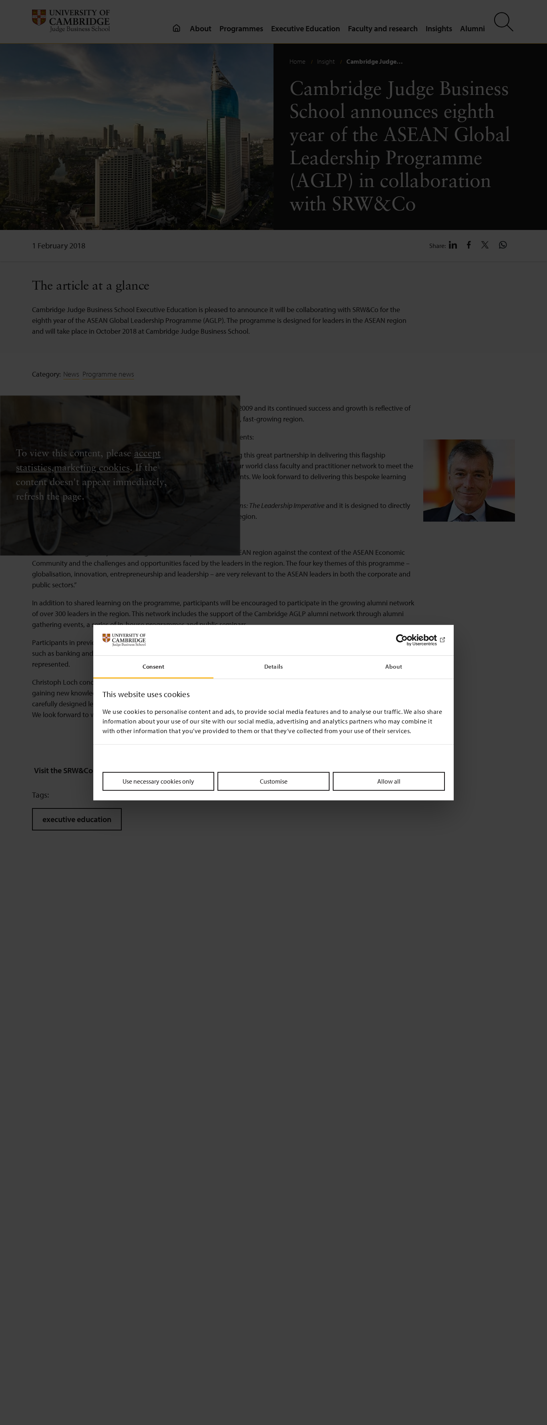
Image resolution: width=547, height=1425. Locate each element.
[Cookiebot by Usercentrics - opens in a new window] (410, 640)
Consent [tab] (154, 666)
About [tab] (393, 666)
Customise (274, 781)
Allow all (388, 781)
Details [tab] (273, 666)
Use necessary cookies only (158, 781)
